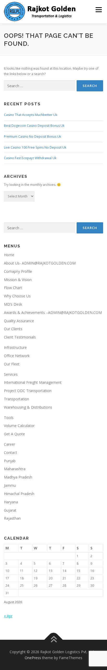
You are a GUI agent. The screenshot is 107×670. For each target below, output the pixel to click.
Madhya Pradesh (18, 477)
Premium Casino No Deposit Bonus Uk (32, 136)
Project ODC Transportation (27, 390)
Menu (98, 10)
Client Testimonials (20, 337)
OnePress (33, 657)
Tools (9, 417)
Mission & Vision (18, 279)
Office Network (17, 355)
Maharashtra (14, 468)
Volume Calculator (19, 425)
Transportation (16, 398)
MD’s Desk (13, 304)
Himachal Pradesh (19, 493)
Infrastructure (15, 347)
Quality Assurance (19, 320)
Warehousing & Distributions (28, 407)
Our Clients (13, 328)
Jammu (10, 485)
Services (11, 374)
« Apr (8, 615)
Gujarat (10, 510)
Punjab (10, 460)
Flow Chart (13, 287)
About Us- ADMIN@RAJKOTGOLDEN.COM (40, 263)
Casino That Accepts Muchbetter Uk (30, 115)
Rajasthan (12, 518)
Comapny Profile (18, 271)
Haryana (11, 501)
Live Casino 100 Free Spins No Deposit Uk (35, 147)
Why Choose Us (17, 295)
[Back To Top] (53, 639)
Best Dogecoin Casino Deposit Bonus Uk (34, 125)
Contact (10, 452)
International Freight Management (33, 382)
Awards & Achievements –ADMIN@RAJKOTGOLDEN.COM (53, 312)
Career (9, 444)
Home (9, 254)
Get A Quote (14, 433)
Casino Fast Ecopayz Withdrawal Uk (30, 158)
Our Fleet (11, 364)
